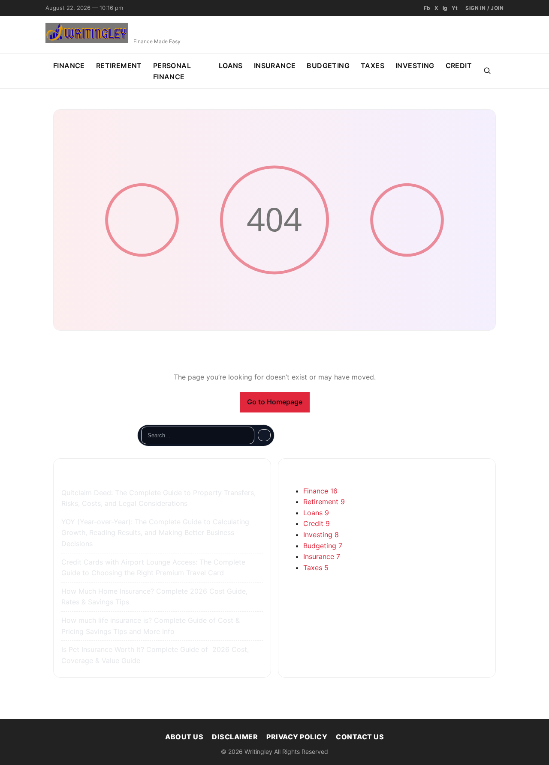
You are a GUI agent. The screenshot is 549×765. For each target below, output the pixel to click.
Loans (231, 65)
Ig (445, 8)
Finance (69, 65)
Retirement (119, 65)
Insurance (275, 65)
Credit (459, 65)
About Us (184, 736)
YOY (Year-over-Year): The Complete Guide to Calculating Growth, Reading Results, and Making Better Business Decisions (155, 532)
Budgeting (328, 65)
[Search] (264, 435)
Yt (455, 8)
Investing (414, 65)
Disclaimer (235, 736)
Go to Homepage (274, 401)
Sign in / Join (484, 8)
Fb (427, 8)
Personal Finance (172, 71)
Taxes (372, 65)
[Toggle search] (487, 70)
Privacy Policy (296, 736)
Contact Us (360, 736)
